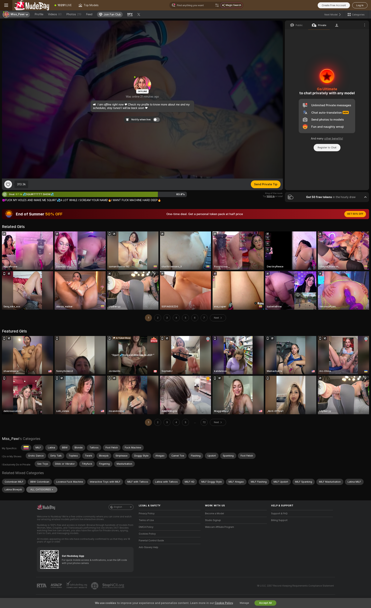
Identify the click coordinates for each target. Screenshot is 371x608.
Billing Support (279, 520)
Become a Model (214, 513)
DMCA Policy (146, 527)
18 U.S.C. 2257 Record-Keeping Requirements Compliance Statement (295, 585)
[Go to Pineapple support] (95, 585)
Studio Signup (213, 520)
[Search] (217, 5)
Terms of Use (146, 520)
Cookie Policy (224, 603)
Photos (73, 14)
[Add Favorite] (8, 184)
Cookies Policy (147, 533)
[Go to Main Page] (31, 5)
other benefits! (333, 138)
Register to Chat (327, 147)
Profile (39, 14)
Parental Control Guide (151, 540)
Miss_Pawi (10, 439)
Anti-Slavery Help (148, 547)
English (118, 507)
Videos (55, 14)
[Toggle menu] (6, 5)
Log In (359, 5)
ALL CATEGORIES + (41, 489)
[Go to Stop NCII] (113, 585)
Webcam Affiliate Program (219, 527)
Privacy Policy (147, 513)
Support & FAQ (279, 513)
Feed (89, 14)
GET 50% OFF (355, 214)
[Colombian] (26, 448)
